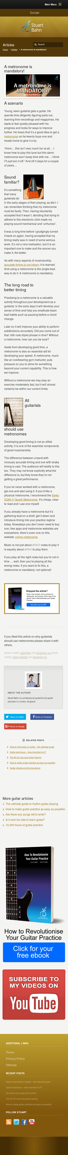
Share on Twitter (17, 716)
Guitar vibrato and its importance (25, 767)
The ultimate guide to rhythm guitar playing (32, 804)
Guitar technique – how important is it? (28, 752)
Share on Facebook (43, 716)
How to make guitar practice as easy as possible (32, 762)
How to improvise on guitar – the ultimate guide (32, 746)
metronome (11, 136)
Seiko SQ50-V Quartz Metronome (31, 497)
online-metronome (26, 537)
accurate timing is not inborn (21, 265)
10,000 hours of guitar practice (24, 825)
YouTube (32, 1122)
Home (5, 49)
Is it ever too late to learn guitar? (25, 820)
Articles (14, 49)
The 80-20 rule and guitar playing (25, 757)
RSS (9, 1122)
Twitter (16, 1122)
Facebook (24, 1122)
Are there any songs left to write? (26, 814)
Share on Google (17, 726)
